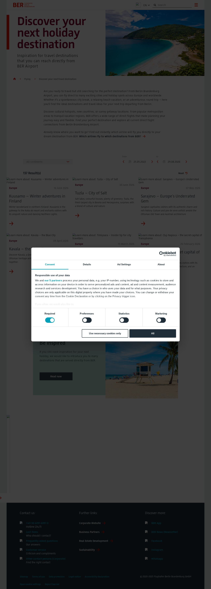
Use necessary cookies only (105, 333)
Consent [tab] (50, 264)
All (152, 333)
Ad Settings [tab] (124, 264)
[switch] (87, 320)
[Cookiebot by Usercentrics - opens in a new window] (161, 253)
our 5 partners (53, 280)
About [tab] (161, 264)
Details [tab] (87, 264)
